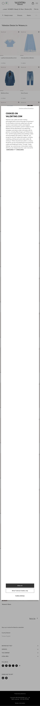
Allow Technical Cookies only (20, 590)
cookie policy (9, 149)
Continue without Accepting (26, 108)
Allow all (20, 585)
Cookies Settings (20, 595)
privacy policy (20, 149)
